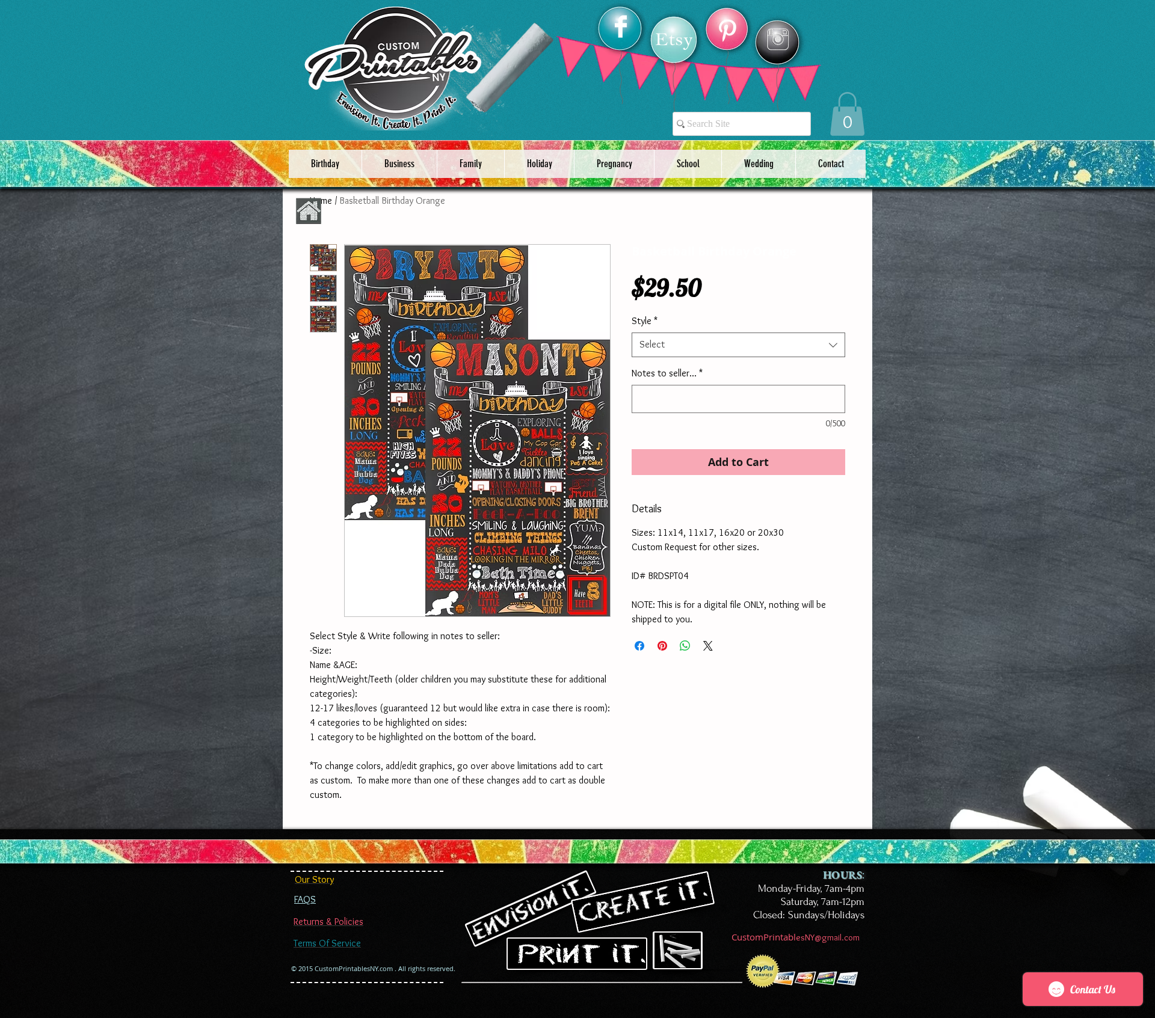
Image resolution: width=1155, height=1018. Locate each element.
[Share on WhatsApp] (685, 646)
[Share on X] (708, 646)
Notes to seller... (667, 373)
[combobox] (738, 345)
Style (645, 321)
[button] (847, 114)
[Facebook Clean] (620, 26)
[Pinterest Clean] (727, 30)
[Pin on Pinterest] (662, 646)
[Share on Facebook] (639, 646)
